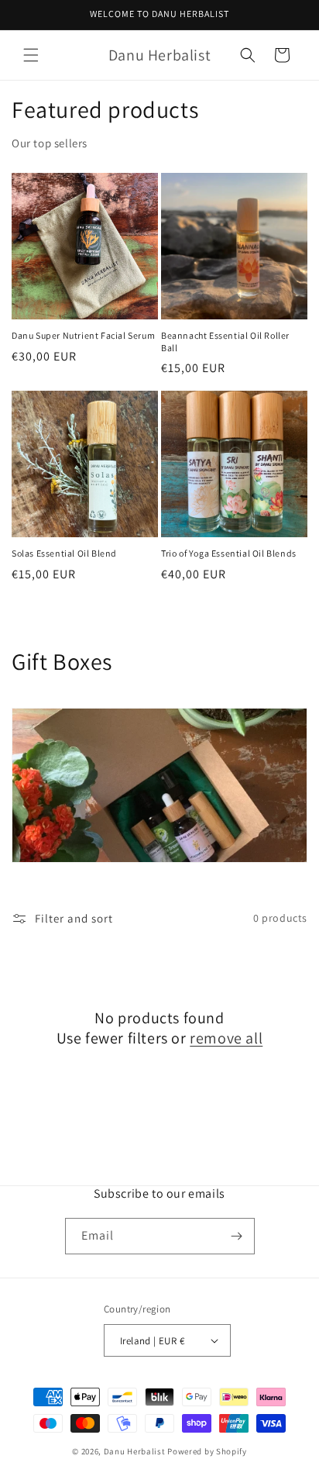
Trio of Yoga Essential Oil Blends (229, 553)
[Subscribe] (237, 1236)
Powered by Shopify (207, 1451)
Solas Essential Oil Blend (64, 553)
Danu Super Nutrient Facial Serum (83, 335)
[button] (31, 55)
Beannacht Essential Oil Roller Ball (225, 341)
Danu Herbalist (135, 1451)
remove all (226, 1038)
